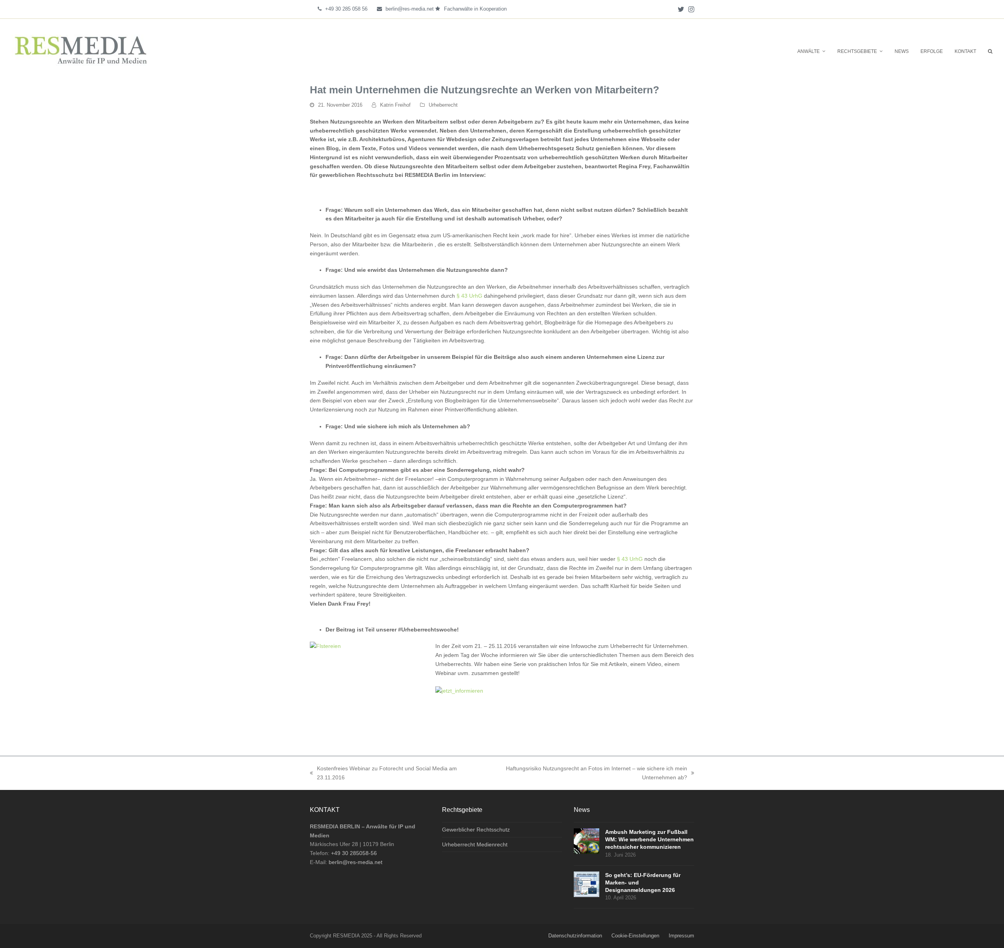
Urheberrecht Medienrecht (474, 844)
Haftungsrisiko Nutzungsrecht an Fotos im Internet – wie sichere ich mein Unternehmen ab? (583, 772)
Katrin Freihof (395, 105)
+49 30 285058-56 (354, 853)
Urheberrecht (443, 105)
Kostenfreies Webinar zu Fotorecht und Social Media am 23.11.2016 (383, 772)
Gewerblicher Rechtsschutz (476, 829)
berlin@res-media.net (410, 9)
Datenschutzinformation (575, 936)
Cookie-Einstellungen (635, 936)
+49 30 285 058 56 (346, 9)
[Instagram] (691, 9)
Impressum (681, 936)
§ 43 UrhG (469, 296)
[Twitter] (681, 9)
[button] (990, 51)
